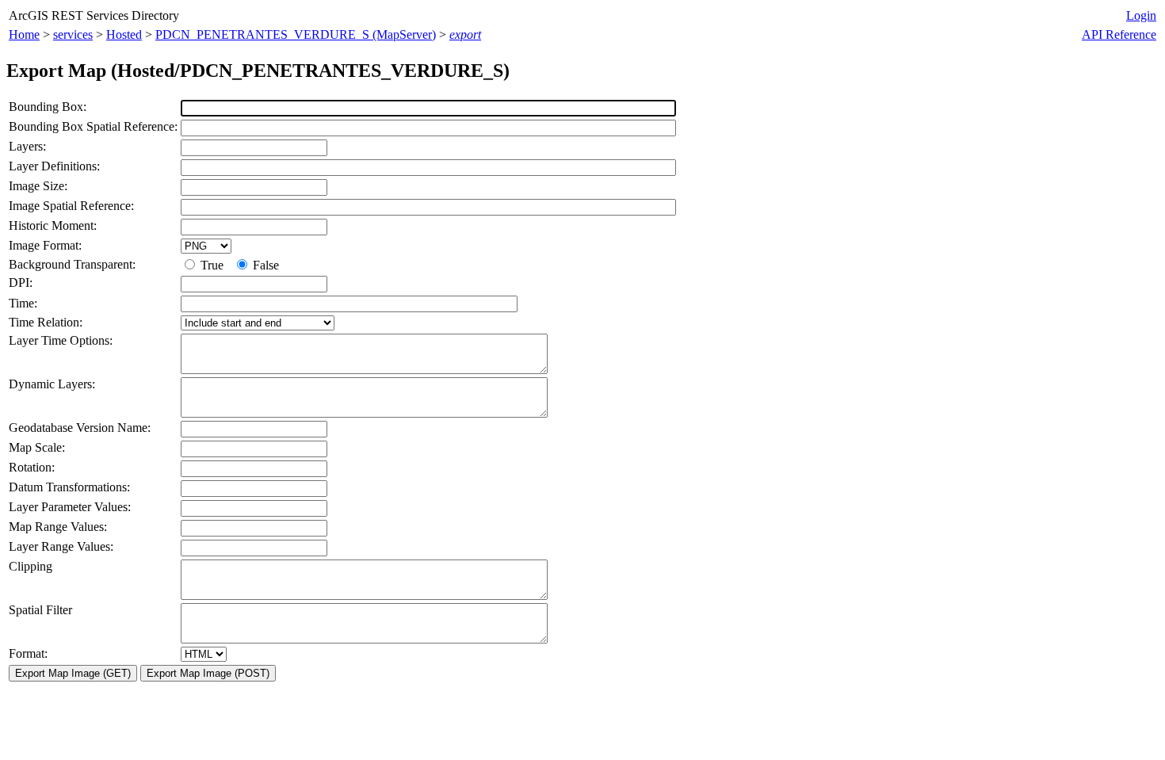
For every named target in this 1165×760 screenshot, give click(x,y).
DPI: (20, 282)
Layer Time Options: (61, 340)
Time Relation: (45, 322)
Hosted (124, 34)
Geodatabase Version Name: (80, 427)
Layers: (27, 146)
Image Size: (38, 186)
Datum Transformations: (69, 487)
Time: (23, 303)
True (213, 265)
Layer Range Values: (61, 546)
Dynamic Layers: (52, 384)
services (73, 34)
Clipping (30, 566)
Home (24, 34)
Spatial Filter (40, 610)
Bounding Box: (47, 106)
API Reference (1119, 34)
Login (1141, 15)
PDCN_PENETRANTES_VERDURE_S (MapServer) (295, 34)
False (264, 265)
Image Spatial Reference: (71, 205)
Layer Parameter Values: (70, 507)
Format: (28, 653)
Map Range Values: (58, 526)
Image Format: (45, 245)
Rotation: (32, 467)
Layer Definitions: (54, 166)
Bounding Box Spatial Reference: (93, 126)
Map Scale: (37, 447)
